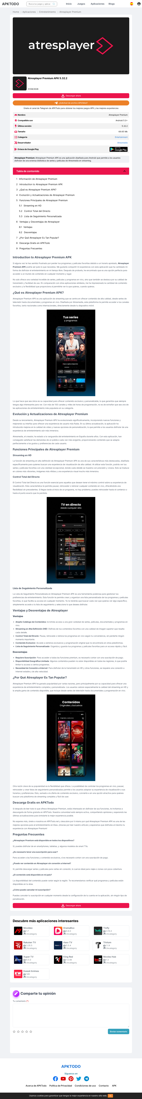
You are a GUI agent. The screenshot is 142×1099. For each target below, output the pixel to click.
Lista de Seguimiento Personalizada (40, 216)
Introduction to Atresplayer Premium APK (39, 184)
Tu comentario (21, 1001)
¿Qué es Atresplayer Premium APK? (36, 189)
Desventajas (28, 232)
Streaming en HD (30, 205)
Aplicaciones (29, 12)
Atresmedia (122, 142)
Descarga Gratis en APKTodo (33, 243)
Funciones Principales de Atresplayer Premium (42, 200)
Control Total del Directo (34, 211)
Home (16, 12)
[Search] (53, 4)
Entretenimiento (47, 12)
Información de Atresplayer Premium (36, 178)
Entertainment (121, 137)
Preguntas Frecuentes (29, 248)
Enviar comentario (118, 1031)
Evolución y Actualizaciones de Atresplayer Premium (45, 195)
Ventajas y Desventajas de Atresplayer (38, 221)
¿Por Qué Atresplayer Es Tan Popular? (37, 237)
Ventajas (25, 227)
